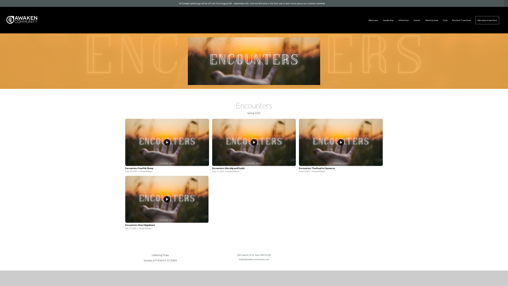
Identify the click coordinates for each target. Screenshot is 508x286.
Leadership (388, 20)
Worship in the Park (487, 20)
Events (417, 20)
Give (445, 20)
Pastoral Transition (461, 20)
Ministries (404, 20)
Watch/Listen (431, 20)
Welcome (373, 20)
